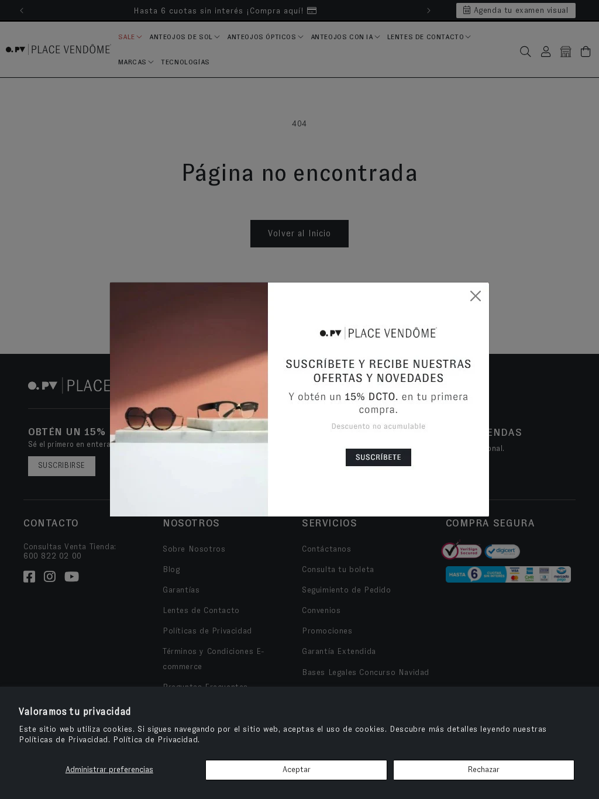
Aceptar (297, 770)
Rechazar (483, 770)
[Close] (475, 296)
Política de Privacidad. (156, 740)
